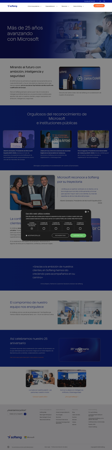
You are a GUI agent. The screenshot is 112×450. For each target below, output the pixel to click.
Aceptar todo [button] (78, 235)
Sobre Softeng (77, 6)
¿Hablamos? (99, 5)
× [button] (88, 211)
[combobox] (86, 212)
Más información (77, 218)
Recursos (64, 6)
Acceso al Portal (88, 1)
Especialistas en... (50, 6)
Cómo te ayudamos (33, 6)
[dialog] (56, 225)
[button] (33, 236)
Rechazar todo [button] (60, 235)
